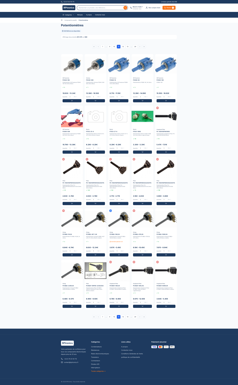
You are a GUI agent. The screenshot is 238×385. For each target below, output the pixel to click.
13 (127, 46)
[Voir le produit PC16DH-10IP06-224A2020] (95, 284)
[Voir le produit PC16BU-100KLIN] (166, 233)
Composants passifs (70, 20)
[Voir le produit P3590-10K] (166, 79)
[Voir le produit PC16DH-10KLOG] (142, 284)
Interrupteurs (95, 368)
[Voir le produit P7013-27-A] (119, 130)
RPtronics (69, 7)
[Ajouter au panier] (72, 100)
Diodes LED (95, 364)
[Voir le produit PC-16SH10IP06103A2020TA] (72, 182)
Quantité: (65, 96)
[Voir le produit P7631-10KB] (142, 130)
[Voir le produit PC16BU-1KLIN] (72, 233)
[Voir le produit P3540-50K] (95, 79)
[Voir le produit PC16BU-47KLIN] (142, 233)
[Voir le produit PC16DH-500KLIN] (166, 284)
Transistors (95, 357)
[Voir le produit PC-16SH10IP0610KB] (166, 130)
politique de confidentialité (130, 357)
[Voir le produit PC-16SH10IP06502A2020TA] (142, 182)
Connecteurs (95, 361)
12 (123, 46)
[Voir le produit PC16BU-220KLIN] (72, 284)
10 (114, 46)
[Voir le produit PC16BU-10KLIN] (119, 233)
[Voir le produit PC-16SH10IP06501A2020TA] (119, 182)
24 (135, 46)
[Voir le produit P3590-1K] (119, 79)
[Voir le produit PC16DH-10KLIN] (119, 284)
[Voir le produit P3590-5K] (142, 79)
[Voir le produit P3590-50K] (72, 130)
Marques (80, 15)
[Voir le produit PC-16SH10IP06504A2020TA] (166, 182)
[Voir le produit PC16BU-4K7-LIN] (95, 233)
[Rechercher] (125, 8)
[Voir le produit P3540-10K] (72, 79)
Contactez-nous (100, 15)
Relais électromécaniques (100, 354)
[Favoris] (80, 56)
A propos (89, 15)
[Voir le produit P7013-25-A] (95, 130)
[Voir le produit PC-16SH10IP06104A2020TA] (95, 182)
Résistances (95, 350)
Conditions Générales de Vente (132, 354)
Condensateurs (96, 347)
